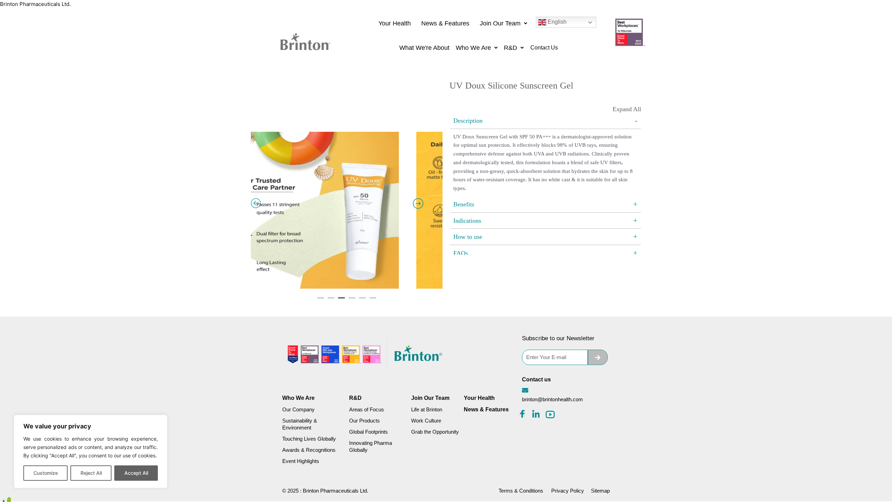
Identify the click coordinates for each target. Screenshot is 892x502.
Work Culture (426, 421)
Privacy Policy (567, 491)
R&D (510, 47)
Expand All (627, 109)
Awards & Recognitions (309, 450)
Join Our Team (500, 23)
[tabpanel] (347, 185)
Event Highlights (300, 461)
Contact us (536, 379)
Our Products (364, 421)
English (556, 22)
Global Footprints (368, 432)
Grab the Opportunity (435, 432)
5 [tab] (362, 300)
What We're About (424, 47)
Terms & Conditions (521, 491)
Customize (45, 473)
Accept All (136, 473)
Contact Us (544, 48)
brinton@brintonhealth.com (552, 399)
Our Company (298, 409)
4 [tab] (351, 300)
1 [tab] (320, 300)
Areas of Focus (366, 409)
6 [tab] (372, 300)
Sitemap (600, 491)
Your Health (394, 23)
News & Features (445, 23)
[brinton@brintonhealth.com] (525, 390)
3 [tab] (341, 300)
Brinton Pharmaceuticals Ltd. (35, 4)
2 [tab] (331, 300)
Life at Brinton (426, 409)
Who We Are (473, 47)
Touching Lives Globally (309, 439)
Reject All (91, 473)
